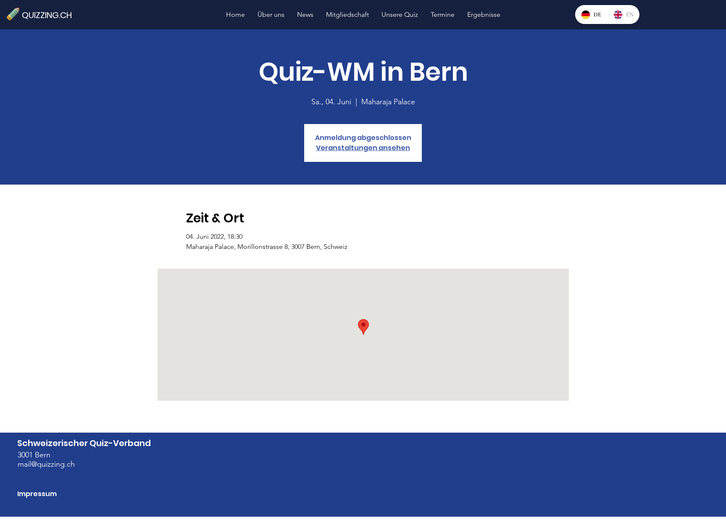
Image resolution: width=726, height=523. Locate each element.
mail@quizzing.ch (46, 464)
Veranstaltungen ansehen (363, 148)
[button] (399, 14)
